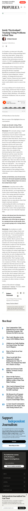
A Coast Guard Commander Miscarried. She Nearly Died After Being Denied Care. (15, 405)
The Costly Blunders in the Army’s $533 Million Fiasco (15, 338)
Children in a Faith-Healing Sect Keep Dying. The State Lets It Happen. (15, 345)
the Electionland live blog (9, 288)
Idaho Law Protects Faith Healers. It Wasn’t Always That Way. (14, 370)
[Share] (3, 46)
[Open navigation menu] (21, 7)
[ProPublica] (10, 7)
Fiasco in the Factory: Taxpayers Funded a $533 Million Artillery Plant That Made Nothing (15, 379)
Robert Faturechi (12, 39)
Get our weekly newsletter (14, 466)
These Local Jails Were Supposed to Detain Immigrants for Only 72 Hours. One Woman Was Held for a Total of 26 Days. (16, 360)
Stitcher (13, 286)
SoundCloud (5, 286)
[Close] (26, 494)
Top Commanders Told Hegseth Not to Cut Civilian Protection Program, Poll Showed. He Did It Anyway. (15, 330)
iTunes (18, 284)
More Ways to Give (14, 445)
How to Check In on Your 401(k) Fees (14, 352)
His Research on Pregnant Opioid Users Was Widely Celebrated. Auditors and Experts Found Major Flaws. (15, 396)
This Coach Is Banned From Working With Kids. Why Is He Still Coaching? (15, 388)
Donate (23, 2)
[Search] (24, 7)
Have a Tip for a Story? (12, 303)
